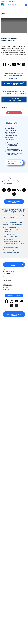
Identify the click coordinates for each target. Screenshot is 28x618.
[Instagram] (9, 64)
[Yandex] (14, 194)
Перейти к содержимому (7, 1)
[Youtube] (14, 64)
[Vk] (19, 64)
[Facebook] (4, 64)
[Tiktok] (23, 64)
